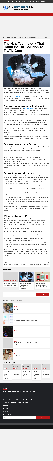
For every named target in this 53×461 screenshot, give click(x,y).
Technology (42, 1)
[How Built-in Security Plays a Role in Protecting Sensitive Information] (26, 277)
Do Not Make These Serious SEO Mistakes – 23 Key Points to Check (18, 399)
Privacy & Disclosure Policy (9, 414)
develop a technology (29, 108)
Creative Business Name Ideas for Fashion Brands (25, 320)
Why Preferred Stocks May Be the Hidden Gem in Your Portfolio (28, 331)
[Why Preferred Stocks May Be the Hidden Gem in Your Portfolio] (8, 331)
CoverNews (37, 427)
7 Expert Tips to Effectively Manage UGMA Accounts (26, 355)
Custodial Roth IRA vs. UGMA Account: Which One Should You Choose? (19, 391)
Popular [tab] (11, 300)
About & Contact (7, 408)
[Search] (49, 14)
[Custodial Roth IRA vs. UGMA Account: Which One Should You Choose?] (8, 307)
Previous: (14, 263)
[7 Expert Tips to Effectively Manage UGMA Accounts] (8, 354)
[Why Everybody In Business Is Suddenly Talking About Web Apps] (42, 277)
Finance (37, 1)
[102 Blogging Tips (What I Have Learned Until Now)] (10, 277)
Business (23, 1)
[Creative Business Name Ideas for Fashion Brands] (8, 319)
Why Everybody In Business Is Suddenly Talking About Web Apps (42, 285)
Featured (18, 1)
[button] (4, 14)
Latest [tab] (6, 300)
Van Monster (16, 96)
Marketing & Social (30, 1)
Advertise (5, 411)
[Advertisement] (26, 26)
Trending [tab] (19, 300)
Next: (38, 263)
